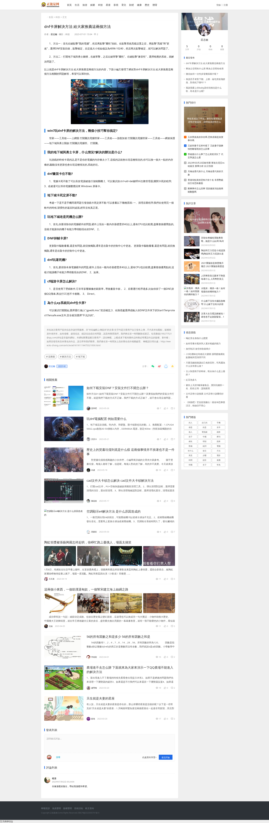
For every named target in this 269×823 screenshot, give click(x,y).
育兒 (123, 4)
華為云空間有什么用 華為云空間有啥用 (205, 68)
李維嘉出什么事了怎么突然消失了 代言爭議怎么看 (205, 156)
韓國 (190, 464)
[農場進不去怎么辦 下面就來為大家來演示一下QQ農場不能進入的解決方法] (63, 677)
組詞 (204, 446)
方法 (218, 450)
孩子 (190, 436)
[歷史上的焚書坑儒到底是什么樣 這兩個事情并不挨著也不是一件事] (63, 460)
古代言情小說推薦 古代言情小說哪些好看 (205, 395)
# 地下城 (80, 356)
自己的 (204, 422)
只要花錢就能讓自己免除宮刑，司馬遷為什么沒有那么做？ (205, 364)
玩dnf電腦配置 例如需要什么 (106, 419)
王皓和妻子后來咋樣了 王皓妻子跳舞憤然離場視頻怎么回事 (205, 147)
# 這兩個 (50, 356)
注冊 (226, 4)
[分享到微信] (152, 366)
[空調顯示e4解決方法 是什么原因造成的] (63, 521)
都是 (190, 427)
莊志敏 (54, 34)
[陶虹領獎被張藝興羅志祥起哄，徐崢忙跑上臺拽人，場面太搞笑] (109, 556)
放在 (204, 450)
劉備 (190, 446)
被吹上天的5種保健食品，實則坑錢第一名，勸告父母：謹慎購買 (205, 387)
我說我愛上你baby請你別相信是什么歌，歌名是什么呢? (204, 89)
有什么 (190, 450)
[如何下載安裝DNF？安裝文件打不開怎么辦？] (63, 398)
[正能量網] (50, 6)
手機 (218, 422)
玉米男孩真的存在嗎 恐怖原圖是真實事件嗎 (205, 139)
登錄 (218, 4)
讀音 (204, 460)
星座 (108, 4)
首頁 (69, 4)
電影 (218, 455)
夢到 (218, 436)
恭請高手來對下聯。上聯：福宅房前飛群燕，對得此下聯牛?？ (205, 81)
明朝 (204, 441)
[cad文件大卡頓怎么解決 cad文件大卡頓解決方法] (63, 490)
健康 (139, 4)
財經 (131, 4)
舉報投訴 (45, 808)
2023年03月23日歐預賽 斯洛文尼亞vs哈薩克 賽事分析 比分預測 (206, 164)
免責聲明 (56, 808)
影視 (116, 4)
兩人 (190, 432)
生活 (77, 4)
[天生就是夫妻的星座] (63, 708)
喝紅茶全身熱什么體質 (197, 338)
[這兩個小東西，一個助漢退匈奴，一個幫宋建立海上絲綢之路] (109, 603)
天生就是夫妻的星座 (101, 698)
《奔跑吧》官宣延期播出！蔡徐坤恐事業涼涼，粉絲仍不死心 (205, 404)
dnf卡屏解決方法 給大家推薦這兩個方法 (205, 63)
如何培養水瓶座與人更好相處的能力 (203, 343)
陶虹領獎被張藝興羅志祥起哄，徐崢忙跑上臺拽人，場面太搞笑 (87, 542)
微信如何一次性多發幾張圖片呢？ (202, 73)
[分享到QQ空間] (172, 366)
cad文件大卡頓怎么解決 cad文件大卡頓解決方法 (120, 480)
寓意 (190, 455)
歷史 (147, 4)
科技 (100, 4)
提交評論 (166, 757)
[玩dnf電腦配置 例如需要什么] (63, 429)
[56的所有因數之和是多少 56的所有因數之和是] (63, 646)
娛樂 (92, 4)
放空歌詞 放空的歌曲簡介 (198, 348)
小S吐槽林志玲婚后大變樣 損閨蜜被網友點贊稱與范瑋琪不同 (205, 356)
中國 (204, 436)
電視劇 (204, 432)
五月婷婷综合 (6, 821)
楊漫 (54, 778)
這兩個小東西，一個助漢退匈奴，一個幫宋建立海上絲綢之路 (86, 589)
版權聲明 (67, 808)
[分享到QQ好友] (165, 366)
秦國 (218, 460)
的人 (190, 422)
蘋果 (218, 441)
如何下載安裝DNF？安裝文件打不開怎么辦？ (118, 388)
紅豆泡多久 (191, 379)
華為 (218, 464)
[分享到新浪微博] (159, 366)
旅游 (85, 4)
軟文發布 (89, 808)
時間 (190, 460)
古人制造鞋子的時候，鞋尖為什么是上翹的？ (205, 373)
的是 (204, 427)
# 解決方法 (65, 356)
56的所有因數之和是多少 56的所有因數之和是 (118, 636)
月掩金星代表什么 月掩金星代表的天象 (205, 173)
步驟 (204, 455)
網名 (190, 441)
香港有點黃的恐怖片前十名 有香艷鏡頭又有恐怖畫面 (205, 181)
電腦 (218, 446)
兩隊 (218, 432)
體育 (155, 4)
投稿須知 (78, 808)
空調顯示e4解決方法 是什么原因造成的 (114, 511)
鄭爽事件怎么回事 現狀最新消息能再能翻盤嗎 (205, 190)
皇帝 (218, 427)
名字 (204, 464)
